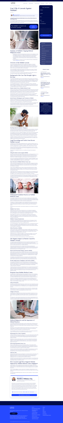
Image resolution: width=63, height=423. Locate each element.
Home (11, 5)
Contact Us (13, 413)
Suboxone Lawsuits (34, 416)
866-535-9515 (35, 0)
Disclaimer (17, 421)
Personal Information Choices (47, 415)
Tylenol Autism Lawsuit (35, 418)
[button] (33, 3)
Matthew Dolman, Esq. (16, 15)
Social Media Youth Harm (35, 417)
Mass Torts (44, 411)
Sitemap (29, 421)
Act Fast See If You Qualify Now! (33, 27)
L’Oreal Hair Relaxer (34, 412)
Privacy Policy (19, 421)
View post (42, 77)
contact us (17, 60)
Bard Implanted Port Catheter (36, 408)
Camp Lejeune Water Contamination (35, 410)
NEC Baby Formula (34, 413)
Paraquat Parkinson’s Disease (36, 414)
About (43, 408)
